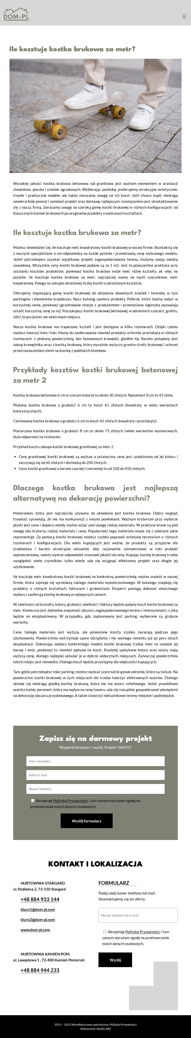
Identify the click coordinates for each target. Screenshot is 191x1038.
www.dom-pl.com (35, 929)
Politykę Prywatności (70, 800)
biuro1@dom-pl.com (38, 909)
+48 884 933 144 (40, 899)
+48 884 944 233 (40, 970)
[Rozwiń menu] (184, 16)
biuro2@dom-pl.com (38, 919)
